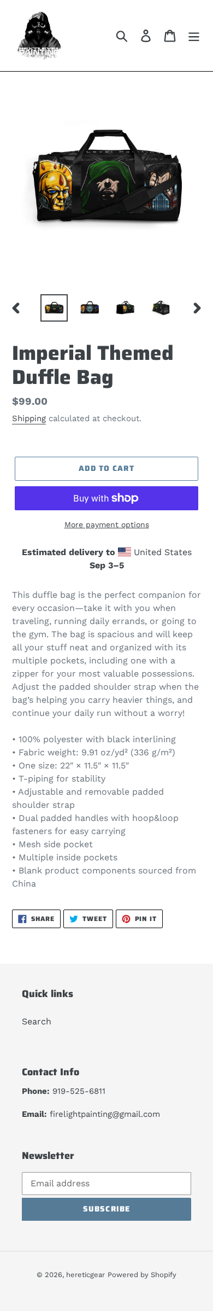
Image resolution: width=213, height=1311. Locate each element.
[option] (54, 308)
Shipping (29, 418)
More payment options (106, 524)
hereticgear (85, 1275)
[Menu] (194, 36)
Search (36, 1021)
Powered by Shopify (142, 1275)
